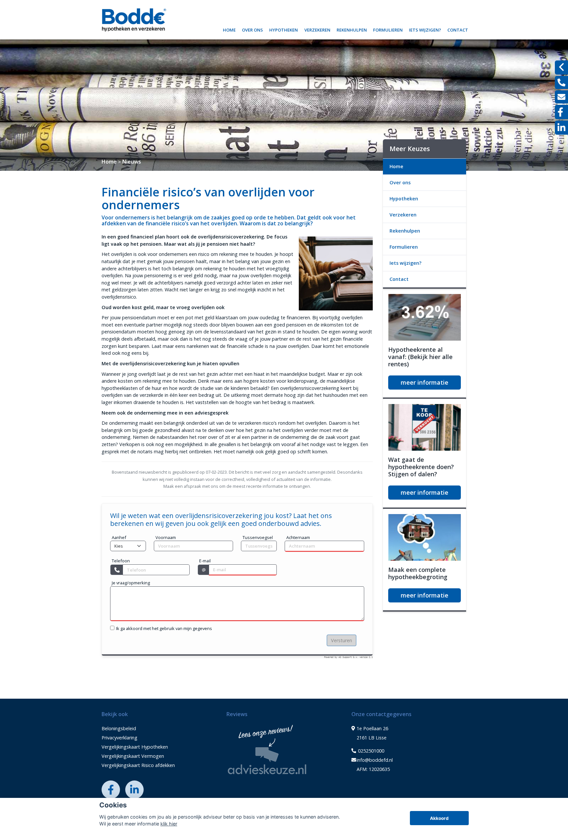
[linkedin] (561, 128)
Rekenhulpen (352, 29)
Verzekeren (317, 29)
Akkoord (439, 818)
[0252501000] (561, 82)
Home (229, 29)
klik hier (168, 823)
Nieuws (131, 161)
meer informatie (424, 382)
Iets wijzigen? (425, 29)
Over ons (252, 29)
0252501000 (370, 751)
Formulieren (388, 29)
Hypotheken (283, 29)
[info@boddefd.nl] (561, 96)
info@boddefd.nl (375, 760)
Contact (457, 29)
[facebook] (561, 112)
